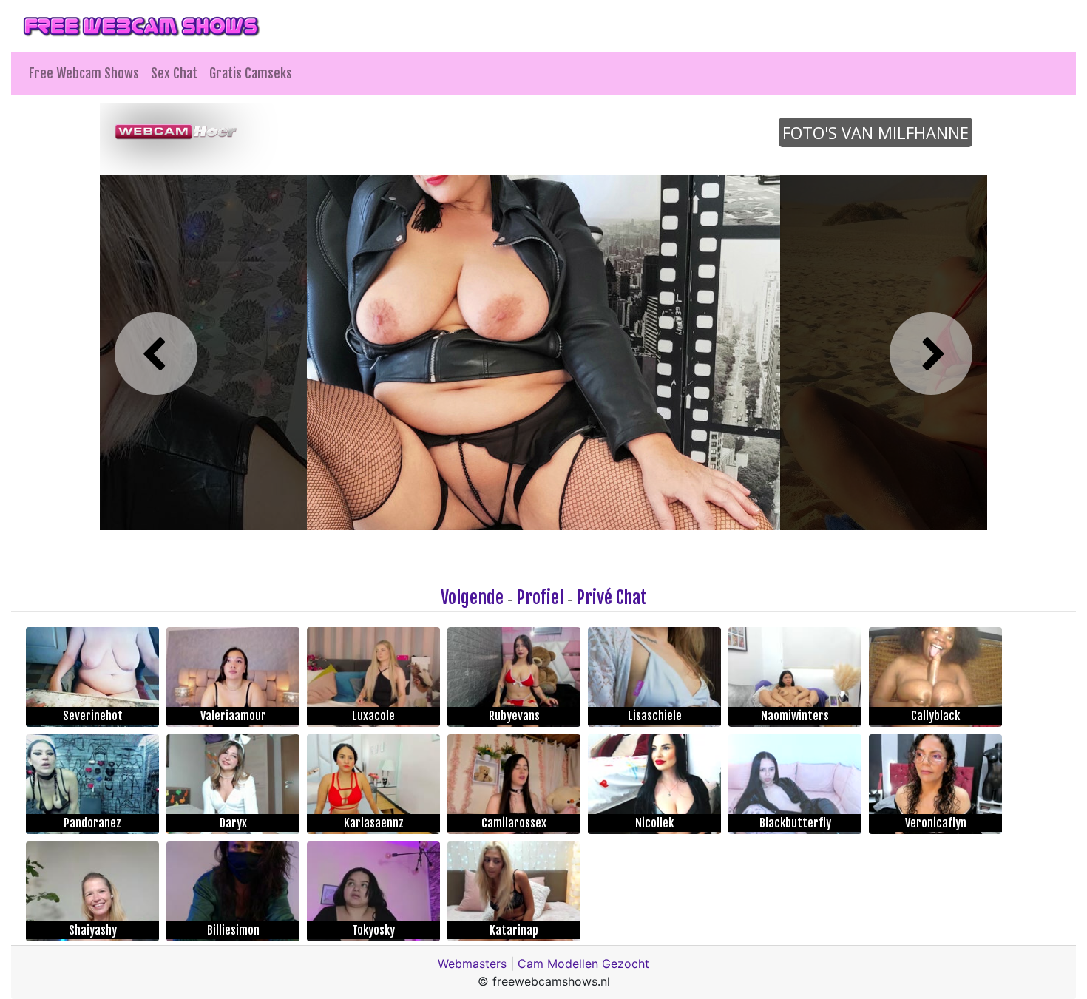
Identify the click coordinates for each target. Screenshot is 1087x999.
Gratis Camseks (250, 73)
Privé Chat (611, 597)
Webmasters (472, 963)
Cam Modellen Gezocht (583, 963)
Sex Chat (174, 73)
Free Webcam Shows (84, 73)
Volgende (472, 597)
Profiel (539, 597)
